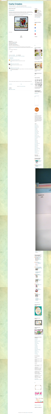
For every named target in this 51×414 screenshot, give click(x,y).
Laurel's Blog (36, 346)
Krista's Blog (36, 345)
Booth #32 (36, 293)
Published (36, 146)
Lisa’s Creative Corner (38, 257)
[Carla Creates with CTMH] (37, 104)
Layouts (35, 142)
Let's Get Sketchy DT (37, 302)
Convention (36, 132)
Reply (11, 61)
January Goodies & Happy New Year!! (39, 161)
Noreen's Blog (36, 348)
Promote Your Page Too (37, 105)
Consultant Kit (36, 131)
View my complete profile (37, 17)
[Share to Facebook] (19, 55)
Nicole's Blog (36, 347)
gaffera (27, 412)
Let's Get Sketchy (29, 14)
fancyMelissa (37, 298)
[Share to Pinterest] (20, 55)
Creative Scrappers (37, 343)
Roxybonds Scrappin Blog (37, 349)
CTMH (35, 128)
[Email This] (17, 55)
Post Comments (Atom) (22, 86)
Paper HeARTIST (37, 279)
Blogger (31, 412)
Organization (36, 145)
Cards (35, 129)
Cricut (35, 134)
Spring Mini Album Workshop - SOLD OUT (40, 268)
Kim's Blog (36, 344)
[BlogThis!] (18, 55)
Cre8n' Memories (37, 262)
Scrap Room (36, 147)
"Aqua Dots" (14, 43)
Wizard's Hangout (37, 274)
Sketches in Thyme (37, 379)
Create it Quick (36, 133)
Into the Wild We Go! (37, 272)
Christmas (36, 130)
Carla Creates (15, 4)
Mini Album (36, 144)
